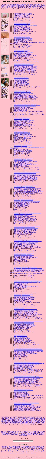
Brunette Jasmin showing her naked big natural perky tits (25, 216)
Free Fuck (11, 7)
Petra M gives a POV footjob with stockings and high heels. (25, 312)
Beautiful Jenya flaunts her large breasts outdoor (23, 214)
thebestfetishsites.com (24, 450)
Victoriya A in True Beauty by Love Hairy (22, 50)
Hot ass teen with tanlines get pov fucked (22, 338)
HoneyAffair (17, 447)
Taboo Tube (17, 450)
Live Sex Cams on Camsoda (31, 8)
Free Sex (38, 5)
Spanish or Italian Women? (17, 421)
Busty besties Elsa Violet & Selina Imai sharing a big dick (25, 250)
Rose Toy (9, 446)
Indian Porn (6, 433)
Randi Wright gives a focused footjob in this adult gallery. (25, 232)
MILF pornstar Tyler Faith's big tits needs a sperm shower (25, 222)
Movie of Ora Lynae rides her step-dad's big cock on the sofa (25, 238)
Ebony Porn (9, 432)
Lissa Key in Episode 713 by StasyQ (21, 15)
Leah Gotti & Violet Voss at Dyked (20, 355)
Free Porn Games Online (9, 419)
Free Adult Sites (42, 451)
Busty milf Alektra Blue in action (20, 82)
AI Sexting (43, 420)
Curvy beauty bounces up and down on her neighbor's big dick (26, 228)
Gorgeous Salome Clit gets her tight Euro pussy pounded (25, 218)
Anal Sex (9, 431)
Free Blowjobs (33, 431)
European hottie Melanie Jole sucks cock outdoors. (23, 365)
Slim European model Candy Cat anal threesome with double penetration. (28, 281)
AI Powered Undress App (27, 420)
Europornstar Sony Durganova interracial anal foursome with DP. (26, 169)
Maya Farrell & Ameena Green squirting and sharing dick (25, 87)
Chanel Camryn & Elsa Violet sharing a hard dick (23, 93)
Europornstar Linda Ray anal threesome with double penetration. (26, 361)
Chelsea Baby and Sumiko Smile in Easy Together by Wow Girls (26, 61)
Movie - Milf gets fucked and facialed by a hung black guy (25, 98)
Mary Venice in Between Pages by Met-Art (22, 30)
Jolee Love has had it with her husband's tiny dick (23, 65)
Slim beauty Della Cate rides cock (20, 396)
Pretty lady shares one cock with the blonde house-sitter (24, 227)
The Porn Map (11, 450)
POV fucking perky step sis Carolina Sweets (22, 301)
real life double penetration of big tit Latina (22, 91)
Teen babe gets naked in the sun (20, 284)
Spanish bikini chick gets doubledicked (21, 339)
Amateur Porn (3, 431)
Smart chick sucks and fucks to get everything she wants (24, 325)
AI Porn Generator (28, 416)
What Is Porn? (39, 417)
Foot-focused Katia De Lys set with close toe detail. (24, 368)
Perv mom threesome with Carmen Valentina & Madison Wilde (26, 97)
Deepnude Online (7, 420)
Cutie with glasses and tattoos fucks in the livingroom (24, 198)
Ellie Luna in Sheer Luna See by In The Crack (23, 39)
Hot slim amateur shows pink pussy (21, 285)
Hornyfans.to (32, 446)
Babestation (27, 5)
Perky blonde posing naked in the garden (22, 258)
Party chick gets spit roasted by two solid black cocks (24, 275)
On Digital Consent (36, 420)
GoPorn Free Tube (4, 7)
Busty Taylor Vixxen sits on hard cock (21, 261)
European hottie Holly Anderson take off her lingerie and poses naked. (27, 175)
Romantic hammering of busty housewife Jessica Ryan (24, 88)
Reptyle (2, 6)
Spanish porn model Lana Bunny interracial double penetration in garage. (28, 224)
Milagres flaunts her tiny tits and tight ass (22, 217)
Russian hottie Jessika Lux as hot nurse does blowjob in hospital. (26, 386)
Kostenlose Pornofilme (21, 451)
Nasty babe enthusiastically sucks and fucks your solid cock (25, 177)
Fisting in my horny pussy (19, 263)
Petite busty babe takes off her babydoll (21, 79)
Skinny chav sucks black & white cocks (21, 210)
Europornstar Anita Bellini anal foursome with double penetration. (26, 380)
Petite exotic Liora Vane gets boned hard (21, 394)
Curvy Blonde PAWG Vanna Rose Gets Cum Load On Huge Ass (26, 364)
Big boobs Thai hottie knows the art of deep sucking (24, 352)
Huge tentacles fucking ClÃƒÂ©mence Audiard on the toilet (25, 353)
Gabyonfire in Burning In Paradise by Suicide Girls (24, 120)
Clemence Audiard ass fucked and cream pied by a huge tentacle (26, 401)
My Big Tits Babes (40, 447)
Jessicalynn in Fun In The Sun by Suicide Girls (23, 29)
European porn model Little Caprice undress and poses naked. (26, 279)
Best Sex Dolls (12, 447)
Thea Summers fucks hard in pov (20, 335)
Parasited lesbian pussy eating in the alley (22, 107)
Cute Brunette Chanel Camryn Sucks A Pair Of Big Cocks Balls (26, 189)
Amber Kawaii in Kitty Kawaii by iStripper (22, 53)
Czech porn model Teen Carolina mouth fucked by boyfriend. (25, 181)
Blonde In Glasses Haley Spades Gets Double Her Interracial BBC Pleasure (28, 369)
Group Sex (27, 432)
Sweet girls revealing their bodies (20, 110)
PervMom (39, 8)
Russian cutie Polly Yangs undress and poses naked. (24, 323)
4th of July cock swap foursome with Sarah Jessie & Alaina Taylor (26, 344)
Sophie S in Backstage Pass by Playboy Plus (22, 73)
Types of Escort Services (14, 424)
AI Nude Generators (41, 424)
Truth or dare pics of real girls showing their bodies (23, 108)
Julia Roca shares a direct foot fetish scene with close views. (25, 309)
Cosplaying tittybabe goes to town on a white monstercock (25, 99)
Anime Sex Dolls (32, 447)
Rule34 (6, 447)
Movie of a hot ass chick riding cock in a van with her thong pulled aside (28, 387)
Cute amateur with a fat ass (19, 288)
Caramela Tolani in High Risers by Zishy (22, 16)
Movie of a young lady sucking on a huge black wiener (24, 194)
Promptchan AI (31, 422)
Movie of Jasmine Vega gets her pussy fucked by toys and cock (26, 240)
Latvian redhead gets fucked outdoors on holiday (23, 256)
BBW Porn (19, 4)
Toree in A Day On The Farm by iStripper (22, 28)
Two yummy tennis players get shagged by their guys (24, 101)
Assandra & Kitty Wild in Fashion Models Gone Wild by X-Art (26, 59)
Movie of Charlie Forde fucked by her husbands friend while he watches (28, 241)
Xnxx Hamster (28, 6)
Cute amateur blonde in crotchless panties (22, 203)
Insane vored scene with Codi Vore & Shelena (23, 345)
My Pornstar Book (34, 449)
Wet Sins (15, 7)
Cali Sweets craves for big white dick (21, 303)
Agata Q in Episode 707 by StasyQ (20, 26)
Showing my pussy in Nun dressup (20, 207)
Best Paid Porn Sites (23, 448)
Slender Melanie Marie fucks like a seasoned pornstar (24, 298)
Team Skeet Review (20, 5)
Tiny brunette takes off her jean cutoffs (21, 332)
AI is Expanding (21, 416)
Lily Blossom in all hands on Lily (20, 262)
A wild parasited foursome (19, 308)
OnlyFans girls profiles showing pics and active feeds (24, 14)
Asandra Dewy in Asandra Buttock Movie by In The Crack (25, 55)
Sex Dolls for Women (10, 422)
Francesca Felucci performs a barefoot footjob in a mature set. (25, 315)
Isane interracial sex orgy (19, 290)
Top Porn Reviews (13, 452)
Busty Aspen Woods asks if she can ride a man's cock (24, 64)
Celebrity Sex (39, 431)
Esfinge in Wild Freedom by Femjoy (21, 51)
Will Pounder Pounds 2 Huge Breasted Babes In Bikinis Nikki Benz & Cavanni (29, 397)
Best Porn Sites (29, 7)
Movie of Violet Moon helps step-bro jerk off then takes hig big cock (27, 192)
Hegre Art (14, 451)
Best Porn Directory (7, 451)
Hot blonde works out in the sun (20, 333)
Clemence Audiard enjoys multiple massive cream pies (24, 342)
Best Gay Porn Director (32, 448)
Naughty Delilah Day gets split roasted (21, 359)
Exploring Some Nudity (31, 417)
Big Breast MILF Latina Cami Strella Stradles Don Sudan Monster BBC (28, 349)
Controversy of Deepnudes (16, 420)
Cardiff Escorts (23, 423)
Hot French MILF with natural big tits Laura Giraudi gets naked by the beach (28, 128)
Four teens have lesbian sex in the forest (21, 328)
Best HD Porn (42, 7)
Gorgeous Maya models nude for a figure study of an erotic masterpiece (27, 213)
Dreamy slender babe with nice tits (20, 392)
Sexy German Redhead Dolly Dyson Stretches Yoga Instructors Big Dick (28, 373)
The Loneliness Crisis (30, 419)
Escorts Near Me (13, 4)
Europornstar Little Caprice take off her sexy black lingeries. (25, 103)
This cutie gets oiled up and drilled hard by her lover (24, 326)
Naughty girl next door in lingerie (20, 357)
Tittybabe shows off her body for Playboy (22, 330)
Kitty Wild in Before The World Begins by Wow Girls (24, 21)
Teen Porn (40, 434)
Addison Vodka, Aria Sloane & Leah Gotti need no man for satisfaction (27, 347)
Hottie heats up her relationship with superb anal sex (24, 324)
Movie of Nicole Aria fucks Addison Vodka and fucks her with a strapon (28, 247)
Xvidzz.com (3, 448)
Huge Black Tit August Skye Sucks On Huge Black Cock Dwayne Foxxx (28, 268)
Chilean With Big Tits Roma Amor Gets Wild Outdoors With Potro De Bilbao (28, 371)
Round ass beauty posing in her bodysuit (21, 204)
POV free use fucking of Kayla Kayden (21, 84)
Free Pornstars (11, 434)
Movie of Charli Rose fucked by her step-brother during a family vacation (28, 193)
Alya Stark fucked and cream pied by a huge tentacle (24, 89)
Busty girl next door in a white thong (21, 205)
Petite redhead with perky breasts (20, 287)
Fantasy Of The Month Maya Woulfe (21, 85)
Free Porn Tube (4, 416)
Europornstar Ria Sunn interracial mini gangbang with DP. (25, 95)
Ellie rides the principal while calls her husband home (24, 252)
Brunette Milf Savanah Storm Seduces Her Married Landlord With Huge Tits (28, 113)
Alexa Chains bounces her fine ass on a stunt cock (23, 293)
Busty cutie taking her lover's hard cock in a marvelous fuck (25, 229)
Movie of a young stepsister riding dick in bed (22, 254)
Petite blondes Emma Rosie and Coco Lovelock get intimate (25, 219)
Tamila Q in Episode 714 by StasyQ (21, 34)
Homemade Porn (21, 8)
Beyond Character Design (12, 416)
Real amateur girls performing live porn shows (23, 13)
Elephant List (27, 449)
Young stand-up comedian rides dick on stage (22, 102)
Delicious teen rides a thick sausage (20, 391)
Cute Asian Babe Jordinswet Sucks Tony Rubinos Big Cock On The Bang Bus (29, 269)
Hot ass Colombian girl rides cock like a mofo (22, 404)
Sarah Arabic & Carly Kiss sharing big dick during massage (25, 266)
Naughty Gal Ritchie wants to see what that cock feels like (25, 220)
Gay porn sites (22, 6)
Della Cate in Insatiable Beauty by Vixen (22, 47)
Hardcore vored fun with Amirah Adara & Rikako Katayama (25, 251)
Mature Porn (35, 433)
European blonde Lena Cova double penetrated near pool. (25, 106)
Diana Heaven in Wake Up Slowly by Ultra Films (23, 57)
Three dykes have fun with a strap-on (21, 283)
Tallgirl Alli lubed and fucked (19, 300)
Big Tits (28, 431)
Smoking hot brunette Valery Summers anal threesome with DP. (26, 178)
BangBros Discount (5, 8)
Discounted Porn (36, 7)
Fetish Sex (18, 432)
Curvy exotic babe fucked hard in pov (21, 81)
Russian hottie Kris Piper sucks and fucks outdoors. (24, 322)
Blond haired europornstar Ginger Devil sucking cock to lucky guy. (27, 282)
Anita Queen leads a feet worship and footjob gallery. (24, 311)
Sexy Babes (24, 431)
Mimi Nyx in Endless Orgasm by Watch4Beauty (23, 54)
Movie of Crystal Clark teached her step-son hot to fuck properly (26, 376)
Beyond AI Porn (16, 448)
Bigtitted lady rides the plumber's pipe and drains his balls (25, 67)
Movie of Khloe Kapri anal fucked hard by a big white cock (25, 374)
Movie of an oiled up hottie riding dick (21, 195)
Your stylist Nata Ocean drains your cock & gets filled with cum (26, 286)
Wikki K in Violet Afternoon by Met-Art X (22, 75)
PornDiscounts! (4, 30)
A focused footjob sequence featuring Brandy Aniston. (24, 237)
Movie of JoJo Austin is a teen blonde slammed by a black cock (26, 242)
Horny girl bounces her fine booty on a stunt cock (23, 390)
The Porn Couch (36, 4)
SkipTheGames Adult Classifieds (21, 422)
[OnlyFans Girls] (5, 64)
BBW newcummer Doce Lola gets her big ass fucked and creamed (26, 170)
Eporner (12, 6)
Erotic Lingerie (29, 433)
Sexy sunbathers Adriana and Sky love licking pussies (24, 69)
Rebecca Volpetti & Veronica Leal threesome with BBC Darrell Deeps (27, 410)
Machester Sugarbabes (40, 423)
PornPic (20, 9)
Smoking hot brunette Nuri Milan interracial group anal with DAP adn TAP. (28, 320)
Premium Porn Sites (12, 449)
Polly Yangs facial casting (19, 209)
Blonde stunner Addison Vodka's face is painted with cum (25, 173)
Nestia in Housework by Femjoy (20, 32)
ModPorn (17, 6)
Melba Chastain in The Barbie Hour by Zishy (22, 33)
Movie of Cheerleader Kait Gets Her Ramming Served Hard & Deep (27, 201)
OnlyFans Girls (4, 73)
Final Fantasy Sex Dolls (27, 421)
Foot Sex (22, 432)
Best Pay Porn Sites (24, 447)
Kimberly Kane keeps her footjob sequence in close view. (25, 236)
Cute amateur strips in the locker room (21, 78)
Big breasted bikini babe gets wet (20, 260)
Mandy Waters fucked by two (19, 354)
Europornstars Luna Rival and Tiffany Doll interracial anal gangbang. (27, 105)
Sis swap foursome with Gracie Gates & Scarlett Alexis (24, 305)
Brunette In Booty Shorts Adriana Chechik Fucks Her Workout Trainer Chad (28, 395)
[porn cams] (5, 37)
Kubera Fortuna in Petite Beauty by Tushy (22, 24)
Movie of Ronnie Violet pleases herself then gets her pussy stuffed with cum (28, 377)
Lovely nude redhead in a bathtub (20, 336)
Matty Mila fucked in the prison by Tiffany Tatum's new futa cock (26, 183)
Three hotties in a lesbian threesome (21, 182)
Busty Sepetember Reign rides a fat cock (21, 206)
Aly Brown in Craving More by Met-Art (21, 119)
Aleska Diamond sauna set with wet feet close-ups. (23, 367)
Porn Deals (4, 4)
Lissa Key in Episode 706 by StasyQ (21, 44)
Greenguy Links (4, 450)
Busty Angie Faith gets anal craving (21, 337)
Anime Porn (13, 431)
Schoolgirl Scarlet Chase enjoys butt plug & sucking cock (25, 408)
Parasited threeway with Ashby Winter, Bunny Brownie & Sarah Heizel (27, 86)
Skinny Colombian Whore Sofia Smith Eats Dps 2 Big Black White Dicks (28, 314)
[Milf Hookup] (5, 85)
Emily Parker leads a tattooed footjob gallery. (22, 235)
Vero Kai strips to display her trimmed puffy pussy (23, 211)
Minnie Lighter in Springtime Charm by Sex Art (23, 40)
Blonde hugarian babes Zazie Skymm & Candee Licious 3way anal (27, 407)
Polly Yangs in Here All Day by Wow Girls (22, 35)
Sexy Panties (41, 433)
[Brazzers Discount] (5, 17)
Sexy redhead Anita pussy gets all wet (21, 215)
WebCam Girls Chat (20, 446)
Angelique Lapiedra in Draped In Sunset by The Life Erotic (25, 25)
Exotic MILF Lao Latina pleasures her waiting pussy (24, 299)
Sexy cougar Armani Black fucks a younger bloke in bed (25, 292)
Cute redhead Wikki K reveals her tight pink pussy (23, 296)
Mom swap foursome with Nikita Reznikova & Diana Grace (25, 304)
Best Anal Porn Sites (20, 449)
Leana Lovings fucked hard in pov (20, 360)
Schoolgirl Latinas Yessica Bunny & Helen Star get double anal (26, 409)
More (23, 425)
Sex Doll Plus (4, 446)
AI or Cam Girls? (13, 418)
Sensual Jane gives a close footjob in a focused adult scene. (25, 306)
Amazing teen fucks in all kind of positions (22, 388)
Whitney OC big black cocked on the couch (22, 92)
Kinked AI (27, 446)
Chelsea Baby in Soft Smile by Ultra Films (22, 18)
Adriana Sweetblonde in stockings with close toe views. (24, 366)
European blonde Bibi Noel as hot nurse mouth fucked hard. (25, 72)
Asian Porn (19, 431)
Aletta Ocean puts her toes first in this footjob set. (23, 233)
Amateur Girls (38, 450)
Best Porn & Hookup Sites (11, 5)
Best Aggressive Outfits (32, 418)
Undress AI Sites (41, 448)
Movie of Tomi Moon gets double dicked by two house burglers (26, 244)
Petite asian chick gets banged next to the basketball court (25, 243)
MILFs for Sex (4, 88)
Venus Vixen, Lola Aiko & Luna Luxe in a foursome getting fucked (27, 302)
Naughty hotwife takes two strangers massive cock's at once (25, 278)
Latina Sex (18, 433)
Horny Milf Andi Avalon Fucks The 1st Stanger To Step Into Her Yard (27, 317)
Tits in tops (38, 446)
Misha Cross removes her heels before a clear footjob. (24, 231)
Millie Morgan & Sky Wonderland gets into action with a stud (25, 257)
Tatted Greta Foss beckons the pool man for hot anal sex (24, 297)
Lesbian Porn (23, 433)
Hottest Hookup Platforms (6, 421)
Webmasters (25, 435)
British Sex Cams (25, 4)
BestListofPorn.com (36, 6)
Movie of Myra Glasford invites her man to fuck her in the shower (26, 202)
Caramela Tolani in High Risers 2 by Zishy (22, 23)
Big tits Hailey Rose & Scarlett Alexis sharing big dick (24, 346)
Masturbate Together (22, 7)
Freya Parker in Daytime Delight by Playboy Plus (23, 52)
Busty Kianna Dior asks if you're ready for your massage (25, 221)
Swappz (31, 4)
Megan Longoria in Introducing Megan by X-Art (23, 17)
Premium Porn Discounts (14, 423)
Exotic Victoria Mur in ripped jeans (20, 356)
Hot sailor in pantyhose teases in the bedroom (22, 327)
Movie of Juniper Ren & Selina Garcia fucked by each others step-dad (27, 188)
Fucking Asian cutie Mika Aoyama (20, 343)
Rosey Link (37, 419)
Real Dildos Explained (21, 417)
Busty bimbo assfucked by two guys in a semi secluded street (25, 179)
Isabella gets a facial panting (19, 291)
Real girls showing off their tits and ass (21, 109)
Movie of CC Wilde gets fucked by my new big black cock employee (27, 197)
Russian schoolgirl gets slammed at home (22, 295)
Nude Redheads (24, 434)
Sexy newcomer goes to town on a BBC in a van (23, 245)
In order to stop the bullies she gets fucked (22, 94)
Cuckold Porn (33, 452)
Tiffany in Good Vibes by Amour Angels (22, 27)
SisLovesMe (43, 5)
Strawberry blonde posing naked (20, 259)
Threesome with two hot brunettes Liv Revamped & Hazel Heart (26, 403)
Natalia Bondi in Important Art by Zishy (21, 60)
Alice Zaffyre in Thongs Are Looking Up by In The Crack (25, 74)
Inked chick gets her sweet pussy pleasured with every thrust (25, 230)
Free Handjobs (37, 432)
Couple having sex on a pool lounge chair (22, 341)
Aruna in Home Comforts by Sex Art (21, 76)
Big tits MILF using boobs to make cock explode (23, 186)
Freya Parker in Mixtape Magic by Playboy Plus (23, 38)
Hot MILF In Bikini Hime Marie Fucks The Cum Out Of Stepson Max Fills (28, 350)
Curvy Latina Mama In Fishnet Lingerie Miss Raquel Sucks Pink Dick (27, 190)
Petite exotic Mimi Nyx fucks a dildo (21, 393)
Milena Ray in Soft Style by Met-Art (21, 19)
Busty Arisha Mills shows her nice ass (21, 358)
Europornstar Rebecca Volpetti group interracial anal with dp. (25, 379)
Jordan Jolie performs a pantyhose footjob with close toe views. (26, 310)
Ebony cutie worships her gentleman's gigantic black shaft (25, 180)
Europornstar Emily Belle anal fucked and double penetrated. (25, 223)
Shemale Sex (29, 434)
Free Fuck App (33, 5)
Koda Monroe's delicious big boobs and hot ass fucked (24, 383)
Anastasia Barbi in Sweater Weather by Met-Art (23, 150)
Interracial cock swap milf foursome (21, 400)
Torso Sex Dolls (13, 417)
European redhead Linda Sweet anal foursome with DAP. (25, 174)
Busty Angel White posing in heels (20, 208)
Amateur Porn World (14, 8)
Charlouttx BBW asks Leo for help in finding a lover (24, 405)
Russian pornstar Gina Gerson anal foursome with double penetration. (27, 100)
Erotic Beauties (29, 451)
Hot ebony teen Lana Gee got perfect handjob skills (24, 331)
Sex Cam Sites (7, 6)
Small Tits (35, 434)
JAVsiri (8, 4)
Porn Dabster (9, 448)
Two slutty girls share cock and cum (21, 329)
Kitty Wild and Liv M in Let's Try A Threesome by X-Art (25, 31)
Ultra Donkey (41, 449)
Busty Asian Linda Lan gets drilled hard (21, 265)
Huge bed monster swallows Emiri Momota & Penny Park (25, 96)
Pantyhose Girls (5, 434)
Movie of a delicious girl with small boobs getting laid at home (26, 184)
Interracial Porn (12, 433)
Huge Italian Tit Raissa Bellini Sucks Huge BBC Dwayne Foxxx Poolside (28, 370)
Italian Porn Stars (33, 424)
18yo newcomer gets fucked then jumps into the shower (24, 248)
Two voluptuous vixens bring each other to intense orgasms (25, 66)
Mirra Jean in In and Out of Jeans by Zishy (22, 46)
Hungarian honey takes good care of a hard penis (23, 200)
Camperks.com (4, 449)
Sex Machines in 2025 (30, 423)
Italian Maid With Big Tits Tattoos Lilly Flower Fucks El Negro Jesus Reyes (28, 351)
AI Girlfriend (37, 422)
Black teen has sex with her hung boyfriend (22, 196)
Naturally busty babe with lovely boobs (21, 80)
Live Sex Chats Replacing (22, 418)
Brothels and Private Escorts (20, 419)
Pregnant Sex (17, 434)
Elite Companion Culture (37, 421)
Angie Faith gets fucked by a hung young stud (23, 340)
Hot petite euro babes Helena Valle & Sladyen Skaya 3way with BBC (27, 406)
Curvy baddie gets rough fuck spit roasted (22, 289)
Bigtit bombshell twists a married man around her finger (24, 176)
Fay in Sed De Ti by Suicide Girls (20, 41)
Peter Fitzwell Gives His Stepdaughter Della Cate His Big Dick (26, 313)
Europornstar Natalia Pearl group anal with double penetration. (26, 381)
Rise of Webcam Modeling (25, 424)
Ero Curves (28, 452)
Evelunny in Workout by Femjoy (20, 58)
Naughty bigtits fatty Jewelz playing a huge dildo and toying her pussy (27, 382)
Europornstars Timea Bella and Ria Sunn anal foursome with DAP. (26, 171)
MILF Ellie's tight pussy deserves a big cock (22, 249)
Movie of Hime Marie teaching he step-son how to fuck (24, 187)
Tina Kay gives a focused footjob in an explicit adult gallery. (25, 316)
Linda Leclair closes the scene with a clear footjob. (23, 234)
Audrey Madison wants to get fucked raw (22, 264)
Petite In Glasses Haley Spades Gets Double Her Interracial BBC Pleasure (28, 385)
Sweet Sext (3, 5)
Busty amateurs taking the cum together (21, 83)
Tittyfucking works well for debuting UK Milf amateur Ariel (25, 372)
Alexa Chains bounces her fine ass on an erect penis (24, 255)
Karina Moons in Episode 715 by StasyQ (22, 62)
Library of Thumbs (21, 452)
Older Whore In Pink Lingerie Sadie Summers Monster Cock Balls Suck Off (28, 191)
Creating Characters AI (37, 416)
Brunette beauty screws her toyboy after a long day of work (25, 68)
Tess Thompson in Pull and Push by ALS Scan (23, 20)
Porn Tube (14, 446)
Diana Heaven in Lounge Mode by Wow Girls (23, 45)
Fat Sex (13, 432)
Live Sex (42, 4)
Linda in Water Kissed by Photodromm (21, 56)
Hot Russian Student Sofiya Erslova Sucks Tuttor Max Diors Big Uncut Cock (29, 270)
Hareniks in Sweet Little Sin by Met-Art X (22, 37)
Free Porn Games (26, 9)
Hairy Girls (32, 432)
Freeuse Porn (42, 6)
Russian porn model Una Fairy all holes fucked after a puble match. (27, 225)
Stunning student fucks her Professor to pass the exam (24, 276)
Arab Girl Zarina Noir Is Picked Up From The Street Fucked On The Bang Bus (29, 363)
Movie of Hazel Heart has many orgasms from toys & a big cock (26, 246)
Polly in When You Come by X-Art (21, 48)
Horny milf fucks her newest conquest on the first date (24, 277)
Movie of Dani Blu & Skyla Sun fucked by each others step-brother (27, 378)
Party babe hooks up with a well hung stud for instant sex (25, 70)
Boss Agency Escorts (5, 424)
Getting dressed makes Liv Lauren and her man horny (24, 71)
